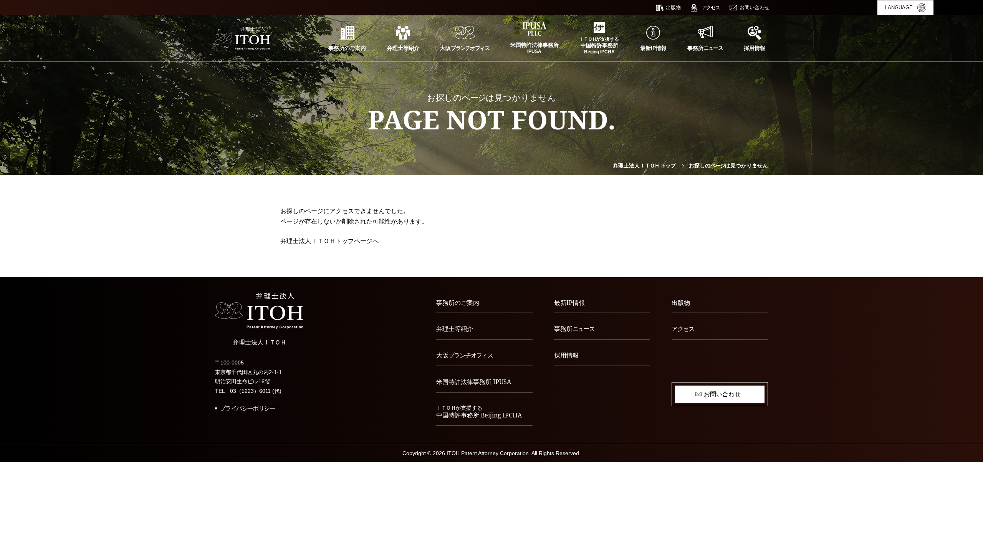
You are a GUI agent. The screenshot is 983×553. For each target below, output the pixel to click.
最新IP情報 (569, 302)
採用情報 (566, 355)
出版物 (681, 302)
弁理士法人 (644, 165)
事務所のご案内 (457, 302)
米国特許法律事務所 (473, 381)
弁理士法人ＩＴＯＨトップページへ (329, 241)
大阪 (464, 355)
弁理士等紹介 (454, 329)
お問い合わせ (722, 394)
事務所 (574, 329)
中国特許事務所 (479, 412)
